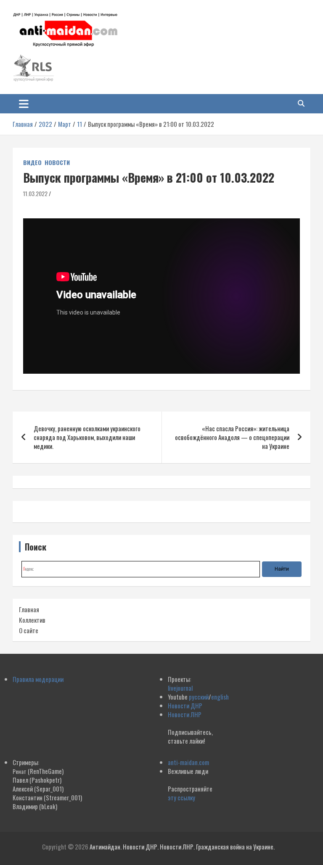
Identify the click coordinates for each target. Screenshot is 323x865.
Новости (57, 162)
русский (199, 696)
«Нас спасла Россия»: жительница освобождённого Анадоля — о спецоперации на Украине (232, 437)
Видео (32, 162)
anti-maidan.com (188, 762)
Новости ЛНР (184, 714)
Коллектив (32, 619)
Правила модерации (38, 679)
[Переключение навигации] (24, 103)
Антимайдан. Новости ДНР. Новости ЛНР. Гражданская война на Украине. (182, 846)
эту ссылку (181, 797)
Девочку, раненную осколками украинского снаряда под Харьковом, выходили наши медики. (87, 437)
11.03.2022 (35, 193)
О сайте (28, 630)
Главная (29, 609)
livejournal (180, 687)
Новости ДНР (185, 705)
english (220, 696)
